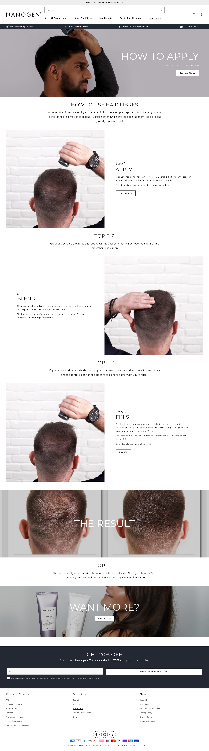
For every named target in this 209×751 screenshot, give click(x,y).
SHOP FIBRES (125, 193)
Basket (76, 700)
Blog (75, 717)
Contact (9, 713)
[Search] (161, 10)
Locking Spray (146, 713)
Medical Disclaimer (14, 721)
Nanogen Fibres (187, 73)
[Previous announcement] (7, 2)
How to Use (78, 708)
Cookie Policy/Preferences (17, 725)
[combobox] (104, 10)
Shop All (143, 700)
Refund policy (83, 745)
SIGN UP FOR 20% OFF (154, 671)
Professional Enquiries (15, 717)
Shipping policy (122, 745)
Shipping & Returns (14, 704)
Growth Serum (146, 717)
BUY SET (123, 452)
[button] (55, 18)
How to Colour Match (82, 713)
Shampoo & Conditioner (150, 708)
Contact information (137, 745)
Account (76, 704)
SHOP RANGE (104, 619)
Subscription (11, 708)
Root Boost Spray (147, 721)
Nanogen (73, 745)
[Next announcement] (202, 2)
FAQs (8, 700)
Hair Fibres (144, 704)
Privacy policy (96, 745)
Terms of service (109, 745)
